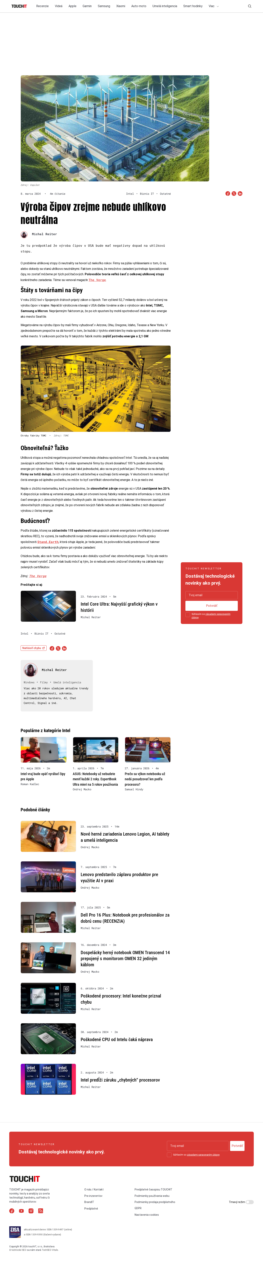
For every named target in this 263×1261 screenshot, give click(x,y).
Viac (212, 6)
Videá (58, 6)
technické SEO (19, 1250)
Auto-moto (138, 6)
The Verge (97, 280)
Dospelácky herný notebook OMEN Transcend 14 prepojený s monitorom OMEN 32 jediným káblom (125, 958)
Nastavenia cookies (147, 1214)
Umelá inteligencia (164, 6)
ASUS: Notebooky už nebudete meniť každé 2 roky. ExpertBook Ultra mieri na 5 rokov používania (95, 779)
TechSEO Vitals (50, 1250)
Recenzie (42, 6)
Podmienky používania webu (152, 1195)
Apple (72, 6)
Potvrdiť (211, 606)
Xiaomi (120, 6)
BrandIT (89, 1202)
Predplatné (91, 1208)
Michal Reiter (44, 234)
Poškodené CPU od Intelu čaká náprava (117, 1039)
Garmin (87, 6)
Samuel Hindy (134, 789)
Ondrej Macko (82, 789)
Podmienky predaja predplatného (155, 1202)
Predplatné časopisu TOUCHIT (153, 1189)
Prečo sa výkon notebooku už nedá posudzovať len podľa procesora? (145, 779)
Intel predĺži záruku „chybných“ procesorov (120, 1080)
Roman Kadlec (30, 784)
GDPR (138, 1208)
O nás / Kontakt (94, 1189)
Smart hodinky (193, 6)
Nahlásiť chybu (31, 648)
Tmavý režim (237, 1202)
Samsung (104, 6)
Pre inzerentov (93, 1195)
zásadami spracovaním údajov (203, 1154)
